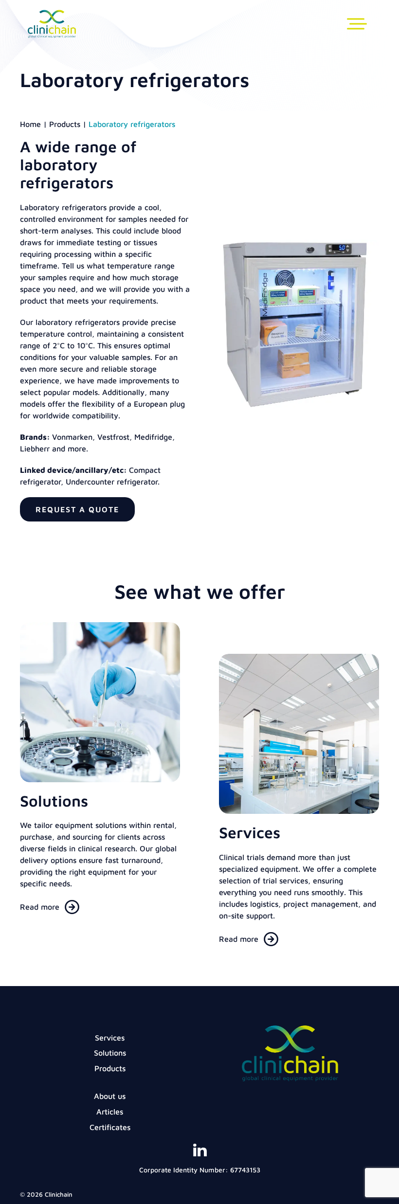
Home (30, 124)
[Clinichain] (51, 32)
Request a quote (77, 509)
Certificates (110, 1127)
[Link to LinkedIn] (199, 1154)
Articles (109, 1111)
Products (64, 124)
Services (110, 1037)
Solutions (110, 1052)
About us (110, 1096)
